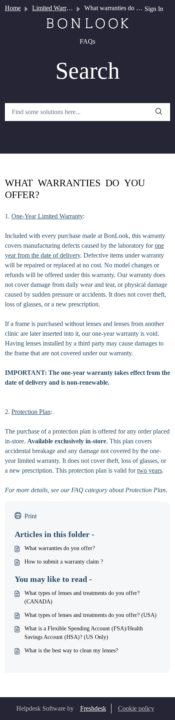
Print (30, 516)
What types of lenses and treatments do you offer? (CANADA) (82, 597)
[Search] (158, 112)
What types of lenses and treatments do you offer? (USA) (90, 615)
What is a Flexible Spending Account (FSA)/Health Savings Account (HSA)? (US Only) (83, 632)
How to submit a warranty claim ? (63, 562)
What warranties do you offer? (59, 548)
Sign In (153, 8)
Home (13, 7)
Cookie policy (136, 708)
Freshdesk (93, 708)
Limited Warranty (54, 7)
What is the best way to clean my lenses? (71, 650)
